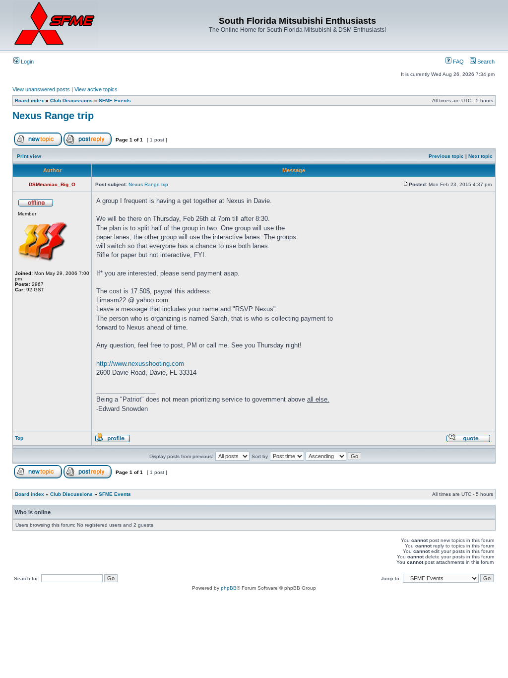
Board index (29, 100)
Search (485, 62)
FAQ (457, 62)
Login (26, 62)
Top (19, 438)
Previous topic (446, 156)
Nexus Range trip (53, 115)
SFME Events (115, 100)
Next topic (480, 156)
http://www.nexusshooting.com (140, 363)
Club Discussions (71, 100)
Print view (29, 156)
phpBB (229, 588)
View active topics (96, 89)
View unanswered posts (41, 89)
